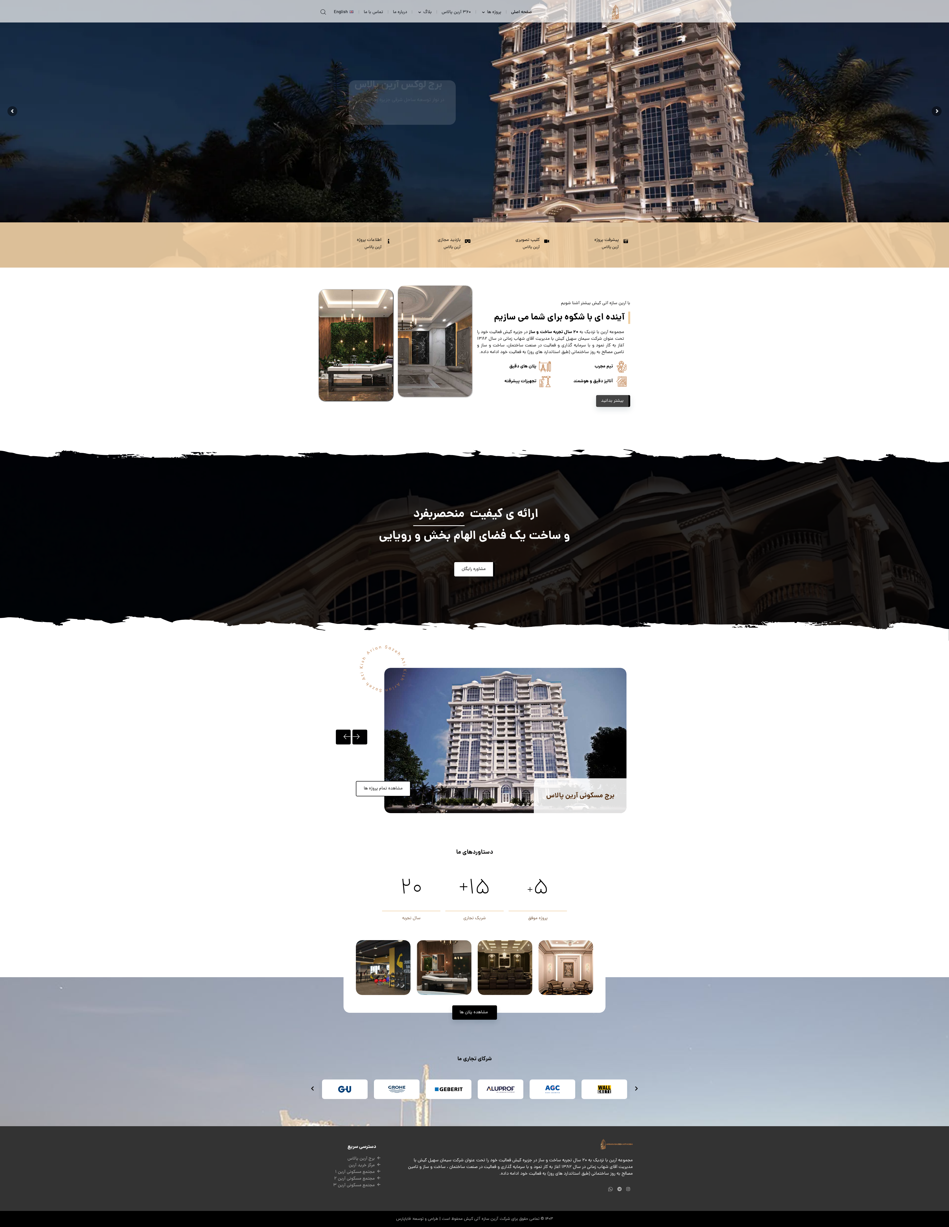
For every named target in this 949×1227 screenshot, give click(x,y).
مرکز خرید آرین (362, 1165)
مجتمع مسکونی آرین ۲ (354, 1178)
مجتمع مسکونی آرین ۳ (354, 1185)
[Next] (359, 737)
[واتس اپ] (610, 1189)
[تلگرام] (619, 1189)
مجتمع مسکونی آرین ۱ (355, 1172)
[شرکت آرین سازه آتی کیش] (615, 11)
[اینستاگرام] (628, 1189)
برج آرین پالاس (361, 1158)
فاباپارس (403, 1219)
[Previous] (343, 737)
